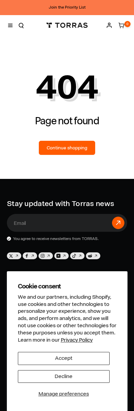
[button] (10, 25)
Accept (63, 358)
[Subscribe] (118, 223)
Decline (63, 376)
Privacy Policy (77, 340)
